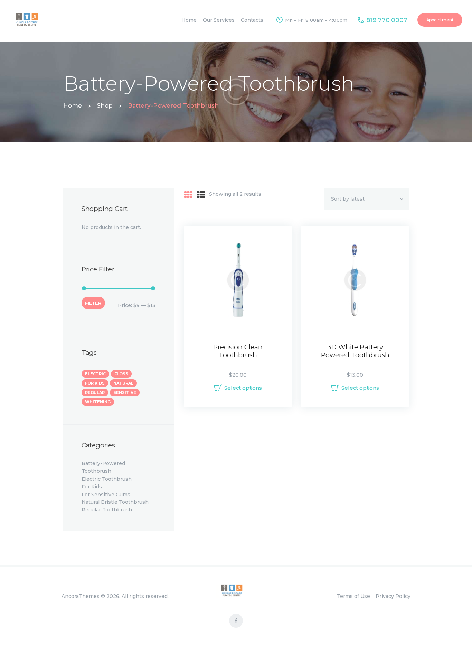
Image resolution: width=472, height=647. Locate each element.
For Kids (92, 486)
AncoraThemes (81, 596)
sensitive (124, 392)
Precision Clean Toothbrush (238, 351)
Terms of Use (353, 596)
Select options (243, 388)
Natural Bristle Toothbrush (115, 502)
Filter (93, 303)
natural (123, 383)
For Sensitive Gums (106, 494)
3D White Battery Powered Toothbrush (355, 351)
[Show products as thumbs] (188, 195)
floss (121, 373)
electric (95, 373)
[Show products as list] (201, 195)
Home (72, 105)
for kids (95, 383)
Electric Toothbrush (107, 479)
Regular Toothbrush (107, 510)
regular (95, 392)
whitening (98, 401)
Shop (105, 105)
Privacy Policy (393, 596)
